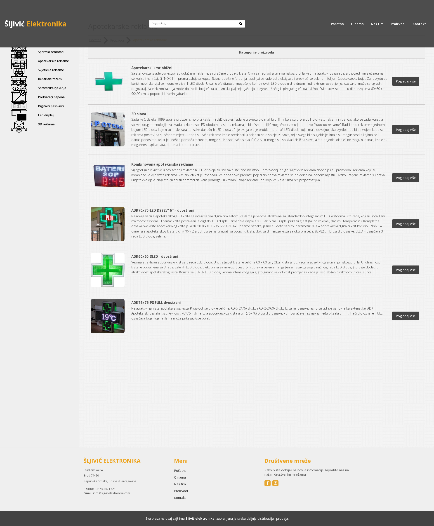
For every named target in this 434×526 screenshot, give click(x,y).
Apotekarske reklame (53, 61)
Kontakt (419, 24)
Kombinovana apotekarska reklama (162, 164)
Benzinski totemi (50, 79)
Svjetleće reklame (51, 70)
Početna (337, 24)
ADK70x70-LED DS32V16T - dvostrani (162, 210)
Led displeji (46, 115)
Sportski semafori (51, 52)
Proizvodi (398, 24)
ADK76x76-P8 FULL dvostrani (156, 302)
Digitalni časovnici (51, 106)
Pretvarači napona (51, 97)
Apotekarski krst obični (151, 68)
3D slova (138, 114)
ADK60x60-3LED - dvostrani (154, 256)
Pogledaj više (406, 81)
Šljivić (36, 23)
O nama (357, 24)
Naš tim (377, 24)
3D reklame (46, 124)
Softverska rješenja (52, 88)
